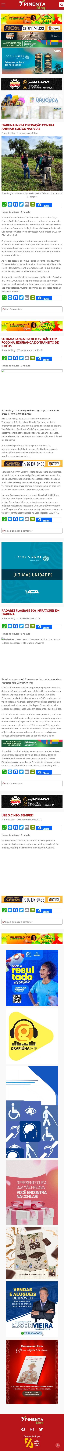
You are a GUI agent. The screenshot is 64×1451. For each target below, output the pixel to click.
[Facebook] (23, 1429)
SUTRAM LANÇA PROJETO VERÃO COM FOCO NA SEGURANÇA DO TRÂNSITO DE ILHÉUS (30, 342)
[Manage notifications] (57, 1445)
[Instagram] (32, 1429)
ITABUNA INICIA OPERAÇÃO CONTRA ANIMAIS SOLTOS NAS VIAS (27, 126)
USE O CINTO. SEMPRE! (17, 815)
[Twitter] (41, 1429)
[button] (3, 4)
